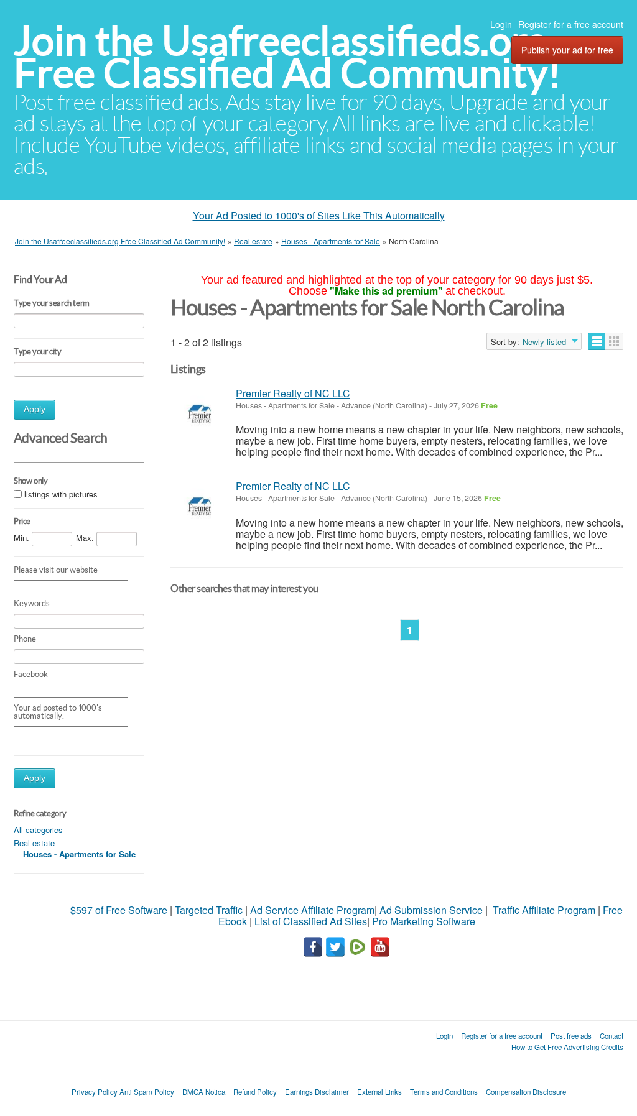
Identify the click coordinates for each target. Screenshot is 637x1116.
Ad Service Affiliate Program (312, 910)
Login (501, 24)
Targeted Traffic (209, 910)
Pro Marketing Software (423, 921)
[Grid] (614, 341)
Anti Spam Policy (146, 1092)
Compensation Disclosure (526, 1092)
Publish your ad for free (567, 50)
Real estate (34, 843)
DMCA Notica (203, 1092)
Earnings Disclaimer (317, 1092)
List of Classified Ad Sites (310, 921)
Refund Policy (255, 1092)
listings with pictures (61, 494)
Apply (34, 409)
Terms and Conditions (444, 1092)
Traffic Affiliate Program (544, 910)
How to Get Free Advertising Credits (567, 1047)
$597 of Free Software (118, 910)
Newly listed (544, 342)
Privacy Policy (95, 1092)
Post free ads (571, 1036)
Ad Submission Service (431, 910)
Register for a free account (570, 24)
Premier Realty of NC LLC (293, 393)
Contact (611, 1036)
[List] (597, 341)
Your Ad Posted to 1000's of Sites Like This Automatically (319, 215)
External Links (379, 1092)
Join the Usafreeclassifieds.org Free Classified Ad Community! (287, 57)
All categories (38, 830)
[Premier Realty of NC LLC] (200, 414)
